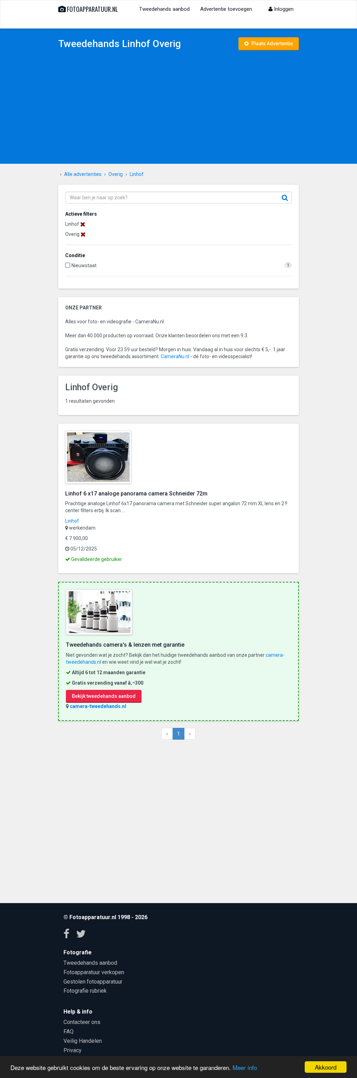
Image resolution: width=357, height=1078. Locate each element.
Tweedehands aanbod (164, 9)
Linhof (72, 521)
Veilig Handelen (82, 1041)
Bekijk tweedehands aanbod (104, 696)
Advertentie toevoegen (226, 9)
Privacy (72, 1050)
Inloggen (283, 9)
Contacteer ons (81, 1022)
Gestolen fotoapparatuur (92, 981)
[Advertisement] (178, 108)
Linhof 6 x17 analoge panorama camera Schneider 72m (136, 493)
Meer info (245, 1067)
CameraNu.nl (175, 356)
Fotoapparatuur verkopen (93, 972)
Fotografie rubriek (85, 990)
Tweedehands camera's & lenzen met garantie (125, 644)
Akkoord (325, 1067)
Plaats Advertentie (271, 43)
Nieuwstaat (84, 265)
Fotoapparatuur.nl (92, 9)
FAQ (68, 1031)
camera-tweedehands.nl (98, 706)
